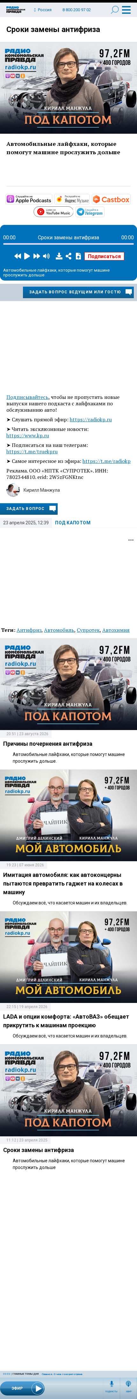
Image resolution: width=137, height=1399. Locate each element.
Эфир (129, 1391)
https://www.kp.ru (27, 435)
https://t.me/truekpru (32, 451)
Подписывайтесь (27, 397)
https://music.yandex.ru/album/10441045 (89, 198)
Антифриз (29, 629)
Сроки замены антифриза (53, 29)
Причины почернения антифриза (47, 743)
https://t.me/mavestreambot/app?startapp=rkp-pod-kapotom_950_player (104, 211)
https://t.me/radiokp (107, 461)
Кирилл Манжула (42, 490)
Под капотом (73, 522)
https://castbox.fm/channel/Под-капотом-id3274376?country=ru (130, 198)
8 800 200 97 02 (76, 9)
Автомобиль (59, 629)
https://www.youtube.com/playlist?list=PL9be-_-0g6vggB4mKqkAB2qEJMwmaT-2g (73, 210)
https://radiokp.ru (91, 419)
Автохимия (116, 629)
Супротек (88, 629)
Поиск (115, 10)
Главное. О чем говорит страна (62, 1374)
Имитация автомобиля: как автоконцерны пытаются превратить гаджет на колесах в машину (63, 883)
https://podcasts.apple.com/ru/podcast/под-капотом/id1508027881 (51, 198)
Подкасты (111, 1391)
